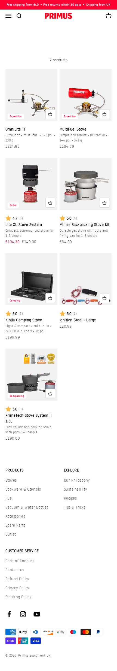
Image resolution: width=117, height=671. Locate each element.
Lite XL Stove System (23, 224)
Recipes (70, 498)
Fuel (9, 498)
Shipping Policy (18, 596)
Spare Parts (15, 525)
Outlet (10, 534)
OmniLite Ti (15, 129)
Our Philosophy (77, 480)
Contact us (14, 569)
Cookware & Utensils (23, 489)
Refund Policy (17, 578)
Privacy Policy (17, 587)
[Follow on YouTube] (37, 614)
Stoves (11, 480)
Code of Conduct (19, 560)
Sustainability (75, 489)
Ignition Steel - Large (78, 320)
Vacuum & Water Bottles (26, 507)
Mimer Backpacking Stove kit (84, 224)
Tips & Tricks (74, 507)
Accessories (15, 516)
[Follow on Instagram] (23, 614)
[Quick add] (50, 114)
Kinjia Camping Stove (23, 320)
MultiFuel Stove (73, 129)
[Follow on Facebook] (9, 614)
